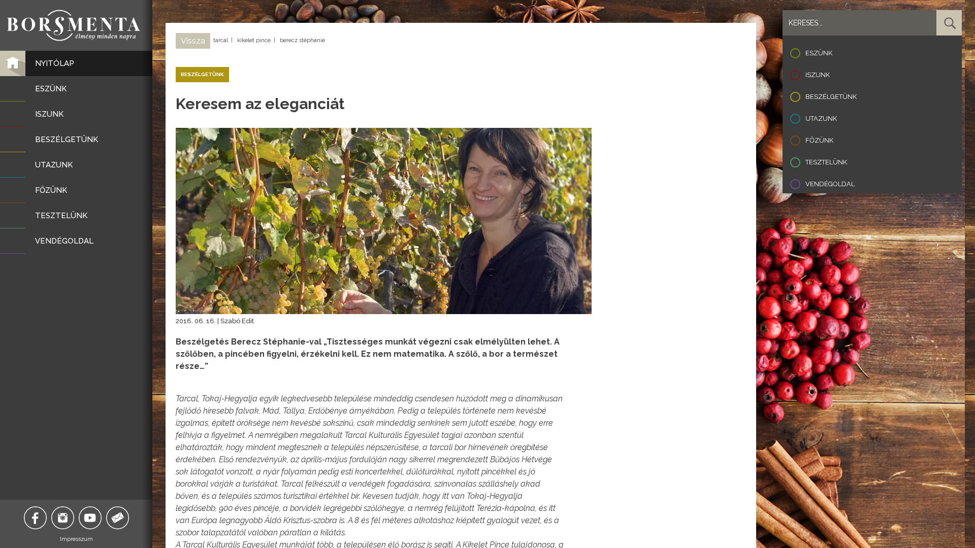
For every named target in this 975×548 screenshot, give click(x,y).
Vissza (193, 41)
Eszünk (818, 53)
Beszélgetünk (831, 96)
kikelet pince (254, 40)
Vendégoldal (830, 184)
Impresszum (76, 539)
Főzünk (819, 140)
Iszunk (817, 75)
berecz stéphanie (302, 40)
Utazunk (821, 118)
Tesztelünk (826, 162)
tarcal (220, 40)
